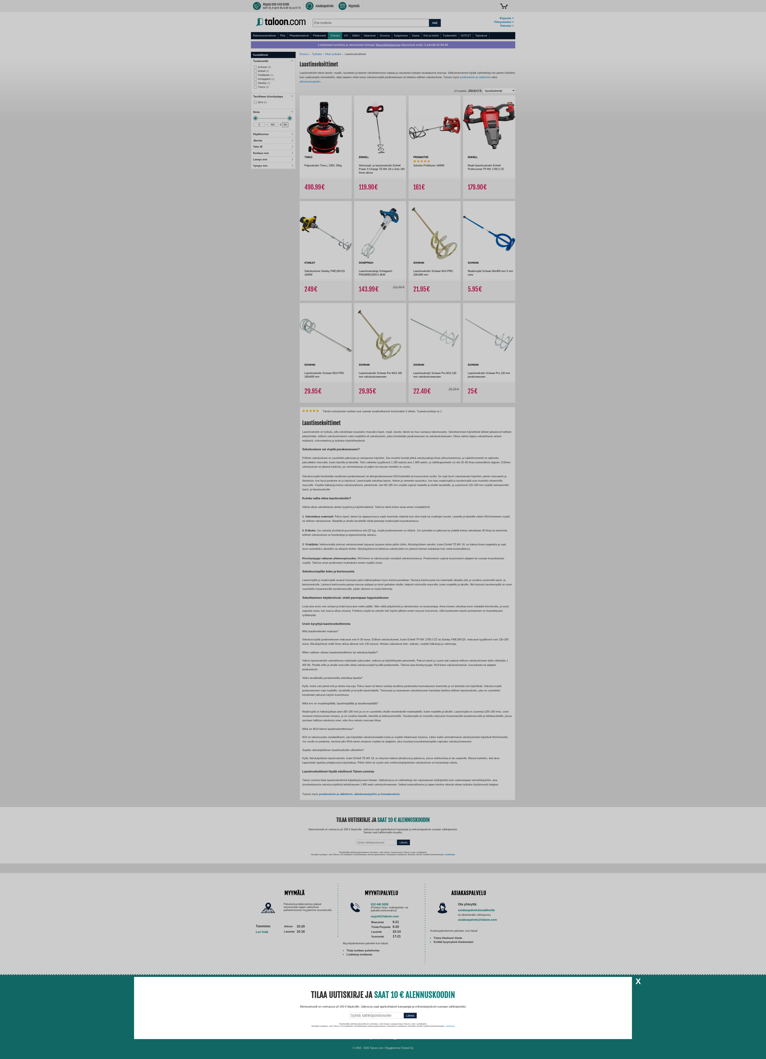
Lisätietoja (450, 1026)
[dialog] (383, 529)
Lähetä (410, 1015)
